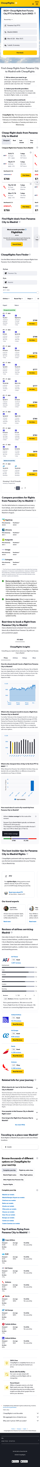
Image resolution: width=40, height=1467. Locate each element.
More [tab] (34, 658)
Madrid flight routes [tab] (9, 1175)
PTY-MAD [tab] (20, 639)
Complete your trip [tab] (9, 1170)
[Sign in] (33, 4)
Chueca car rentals (8, 1212)
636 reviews (15, 1036)
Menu (37, 2)
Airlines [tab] (15, 658)
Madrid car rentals (8, 1194)
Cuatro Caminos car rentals (11, 1223)
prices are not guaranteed (9, 1407)
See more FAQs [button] (20, 1125)
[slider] (38, 292)
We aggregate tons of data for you (14, 1417)
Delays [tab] (24, 658)
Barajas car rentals (8, 1218)
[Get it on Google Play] (15, 1462)
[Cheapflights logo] (7, 3)
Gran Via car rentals (8, 1215)
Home (13, 1429)
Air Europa (14, 1030)
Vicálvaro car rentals (9, 1200)
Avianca (14, 1062)
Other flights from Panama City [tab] (13, 1179)
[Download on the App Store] (24, 1462)
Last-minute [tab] (21, 141)
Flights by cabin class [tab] (26, 1170)
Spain (24, 1429)
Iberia (13, 1046)
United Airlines (16, 1015)
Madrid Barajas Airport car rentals (13, 1197)
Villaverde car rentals (9, 1209)
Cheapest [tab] (6, 140)
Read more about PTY (16, 892)
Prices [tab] (6, 658)
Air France (14, 956)
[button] (35, 13)
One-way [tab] (31, 141)
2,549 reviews (16, 1068)
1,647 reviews (16, 963)
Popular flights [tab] (8, 1184)
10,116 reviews (16, 1021)
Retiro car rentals (7, 1203)
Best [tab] (14, 140)
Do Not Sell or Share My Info (20, 1451)
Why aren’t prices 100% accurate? (15, 1421)
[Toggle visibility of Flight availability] (20, 799)
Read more (7, 921)
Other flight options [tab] (26, 1175)
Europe (19, 1429)
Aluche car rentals (8, 1206)
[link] (17, 244)
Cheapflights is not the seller (13, 1413)
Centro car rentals (8, 1220)
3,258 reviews (16, 1052)
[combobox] (8, 19)
